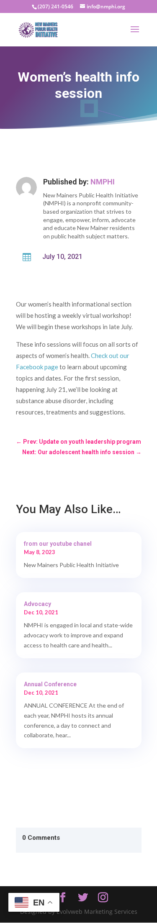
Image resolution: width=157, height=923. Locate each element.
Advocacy (37, 604)
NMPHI (102, 181)
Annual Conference (50, 684)
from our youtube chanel (58, 543)
